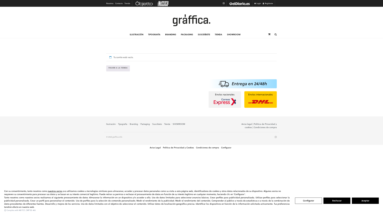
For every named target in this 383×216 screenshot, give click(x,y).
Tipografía (154, 34)
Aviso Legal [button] (155, 147)
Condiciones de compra (265, 127)
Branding (170, 34)
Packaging (187, 34)
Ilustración (136, 34)
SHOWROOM (233, 34)
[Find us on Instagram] (224, 3)
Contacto (119, 3)
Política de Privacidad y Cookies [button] (178, 147)
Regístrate (268, 3)
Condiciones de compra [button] (207, 147)
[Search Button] (276, 34)
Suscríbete (204, 34)
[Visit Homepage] (191, 20)
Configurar (308, 200)
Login (258, 3)
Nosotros (109, 3)
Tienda (127, 3)
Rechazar (337, 200)
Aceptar (365, 200)
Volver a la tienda (118, 68)
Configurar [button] (226, 147)
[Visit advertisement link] (239, 3)
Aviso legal (246, 124)
